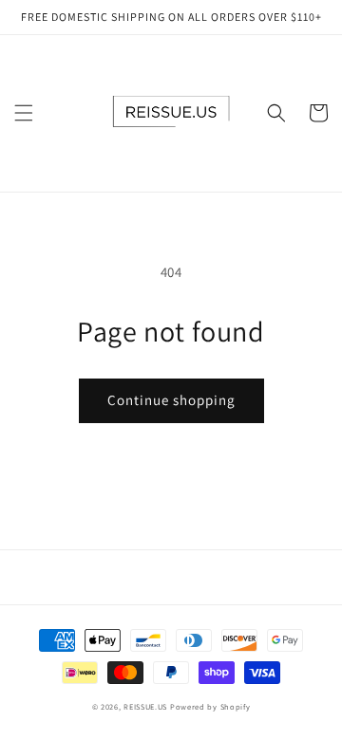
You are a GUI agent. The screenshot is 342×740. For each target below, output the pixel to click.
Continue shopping (171, 400)
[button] (24, 113)
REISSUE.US (145, 706)
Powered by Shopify (210, 706)
